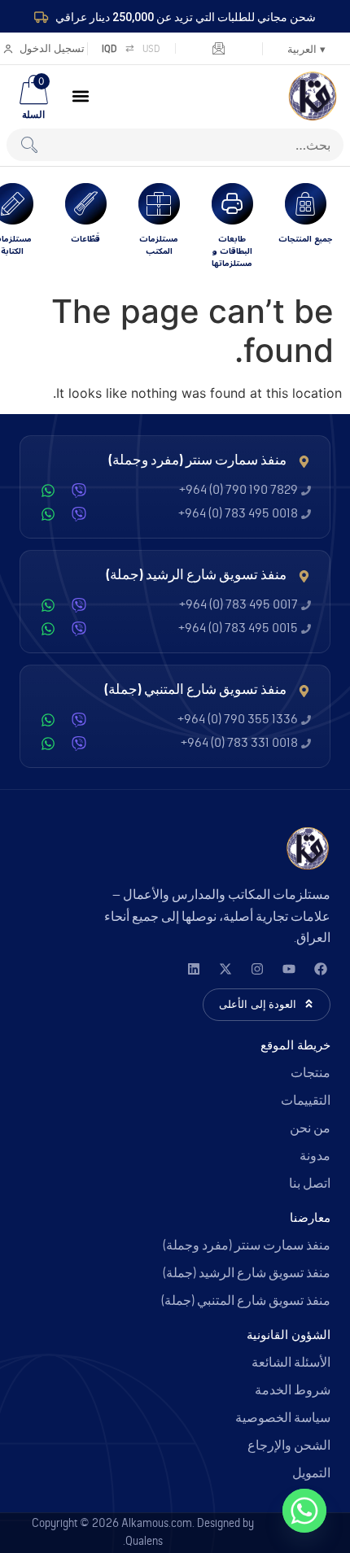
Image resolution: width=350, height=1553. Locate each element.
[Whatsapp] (304, 1511)
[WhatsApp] (48, 490)
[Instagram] (257, 968)
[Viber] (79, 490)
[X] (225, 968)
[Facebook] (320, 968)
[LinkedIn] (193, 968)
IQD (109, 48)
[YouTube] (288, 968)
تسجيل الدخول (52, 48)
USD (151, 48)
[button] (81, 96)
